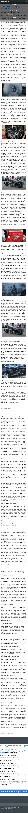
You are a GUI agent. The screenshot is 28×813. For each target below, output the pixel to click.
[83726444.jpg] (14, 90)
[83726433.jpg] (14, 289)
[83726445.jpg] (14, 371)
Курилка (3, 757)
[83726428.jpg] (14, 183)
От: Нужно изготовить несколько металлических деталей (11, 758)
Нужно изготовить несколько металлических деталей (13, 782)
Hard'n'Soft (3, 751)
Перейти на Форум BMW (14, 791)
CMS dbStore (8, 808)
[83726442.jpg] (14, 235)
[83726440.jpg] (14, 132)
